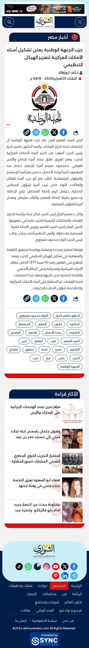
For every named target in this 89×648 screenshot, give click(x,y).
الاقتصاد (74, 332)
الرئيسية (76, 586)
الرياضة (77, 594)
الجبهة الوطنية (70, 366)
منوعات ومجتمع (47, 602)
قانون (58, 324)
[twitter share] (54, 132)
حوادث (42, 586)
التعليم (42, 324)
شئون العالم (73, 602)
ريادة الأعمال (53, 332)
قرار (48, 358)
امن (24, 341)
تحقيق (29, 349)
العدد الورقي (45, 610)
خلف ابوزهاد (68, 72)
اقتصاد (32, 332)
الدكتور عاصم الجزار (68, 315)
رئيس (61, 358)
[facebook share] (63, 132)
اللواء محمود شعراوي (33, 315)
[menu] (79, 22)
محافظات (49, 594)
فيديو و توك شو (70, 610)
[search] (9, 22)
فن (64, 594)
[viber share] (36, 132)
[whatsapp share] (45, 132)
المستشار (24, 324)
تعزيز (58, 349)
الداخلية (75, 324)
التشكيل (75, 349)
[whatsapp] (27, 132)
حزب (35, 358)
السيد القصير (72, 341)
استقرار (38, 341)
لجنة (44, 349)
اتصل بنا (20, 621)
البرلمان (16, 332)
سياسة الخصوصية (44, 621)
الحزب (76, 358)
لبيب (53, 341)
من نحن (68, 621)
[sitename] (44, 550)
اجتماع (13, 349)
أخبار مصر (59, 586)
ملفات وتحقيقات (20, 586)
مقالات (26, 610)
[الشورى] (44, 22)
